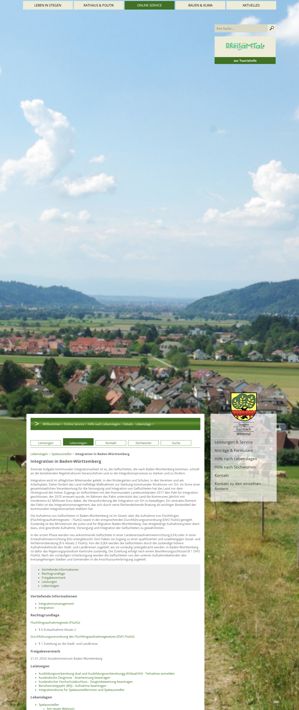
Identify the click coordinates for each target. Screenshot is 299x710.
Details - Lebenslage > (138, 424)
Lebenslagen (78, 443)
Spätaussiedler (61, 454)
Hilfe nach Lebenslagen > (105, 424)
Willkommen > (53, 424)
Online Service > (75, 424)
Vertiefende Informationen (60, 569)
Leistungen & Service (234, 441)
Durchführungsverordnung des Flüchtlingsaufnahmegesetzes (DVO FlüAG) (82, 636)
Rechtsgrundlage (53, 573)
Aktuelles (251, 5)
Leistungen (45, 443)
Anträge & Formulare (234, 450)
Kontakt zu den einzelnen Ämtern (238, 486)
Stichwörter (143, 443)
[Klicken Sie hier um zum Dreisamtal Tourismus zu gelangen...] (245, 55)
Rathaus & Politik (99, 5)
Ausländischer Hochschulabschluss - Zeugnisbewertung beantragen (86, 682)
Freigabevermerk (53, 578)
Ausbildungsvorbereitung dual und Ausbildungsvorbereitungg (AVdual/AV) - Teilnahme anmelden (107, 673)
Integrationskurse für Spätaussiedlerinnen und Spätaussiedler (81, 690)
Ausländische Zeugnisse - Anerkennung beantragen (74, 677)
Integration (46, 608)
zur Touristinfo (245, 61)
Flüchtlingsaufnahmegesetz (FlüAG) (55, 622)
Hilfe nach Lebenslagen (236, 458)
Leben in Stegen (47, 5)
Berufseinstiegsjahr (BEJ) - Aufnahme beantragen (72, 686)
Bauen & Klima (200, 5)
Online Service (149, 5)
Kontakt (111, 443)
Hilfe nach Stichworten (235, 466)
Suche (176, 443)
